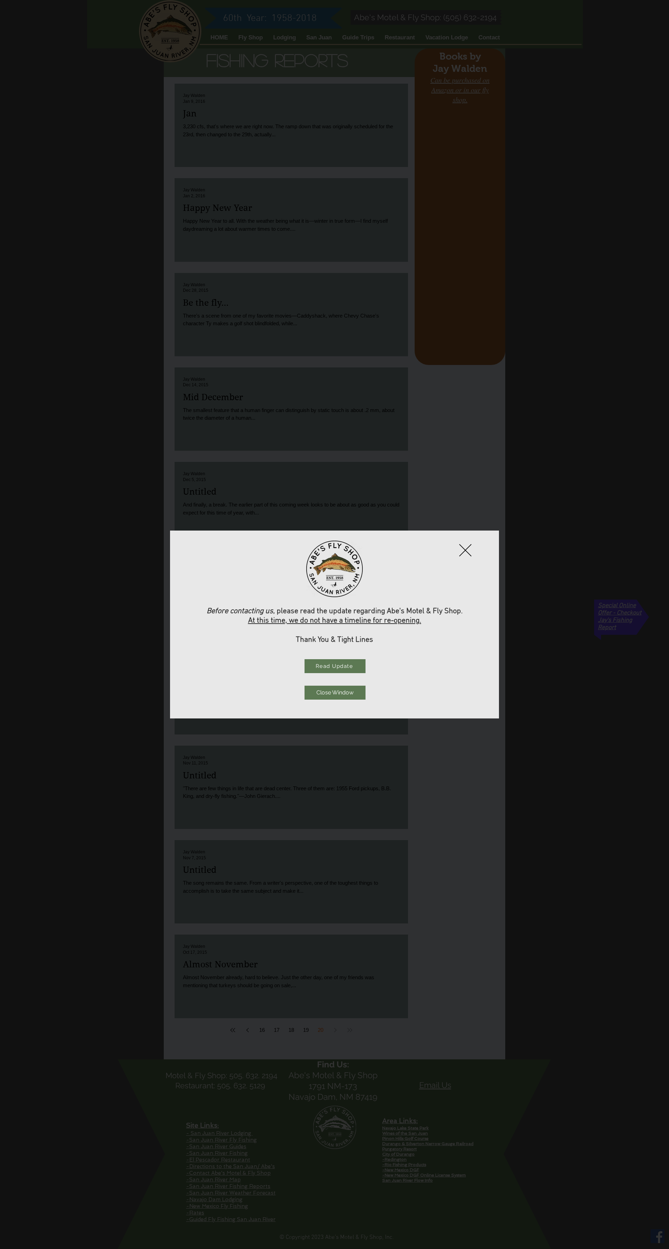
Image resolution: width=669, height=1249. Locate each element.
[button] (465, 550)
